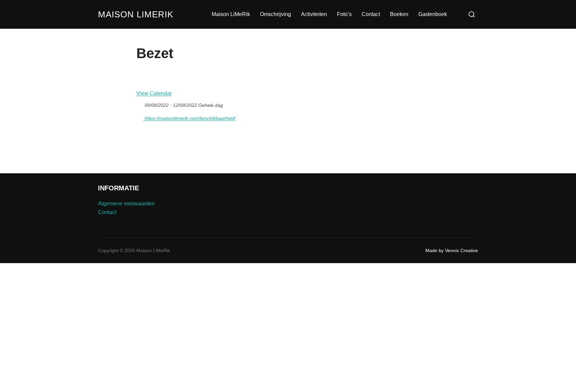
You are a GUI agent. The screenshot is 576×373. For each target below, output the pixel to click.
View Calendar (154, 93)
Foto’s (344, 14)
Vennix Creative (461, 250)
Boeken (399, 14)
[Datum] (139, 104)
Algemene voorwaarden (126, 203)
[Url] (139, 117)
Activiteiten (314, 14)
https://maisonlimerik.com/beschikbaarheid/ (189, 118)
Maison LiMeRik (135, 14)
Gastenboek (432, 14)
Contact (371, 14)
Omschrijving (275, 14)
